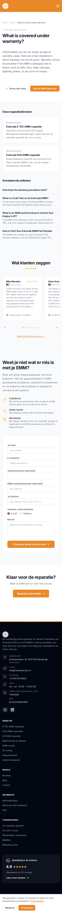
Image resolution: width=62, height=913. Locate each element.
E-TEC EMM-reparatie (13, 726)
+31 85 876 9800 (17, 678)
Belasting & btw (10, 844)
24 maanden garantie (13, 825)
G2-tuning (7, 750)
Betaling (6, 840)
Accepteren (27, 907)
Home (5, 22)
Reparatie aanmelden (29, 593)
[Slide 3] (26, 327)
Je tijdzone (13, 496)
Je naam (11, 445)
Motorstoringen (9, 800)
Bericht (10, 519)
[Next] (57, 327)
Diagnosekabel (9, 755)
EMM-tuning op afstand (14, 741)
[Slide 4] (28, 327)
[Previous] (5, 327)
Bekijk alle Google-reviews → (31, 336)
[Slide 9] (37, 327)
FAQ (4, 810)
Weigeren (10, 907)
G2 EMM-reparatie (11, 736)
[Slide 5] (30, 327)
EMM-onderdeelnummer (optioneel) (25, 483)
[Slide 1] (22, 327)
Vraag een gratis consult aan (29, 544)
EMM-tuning (8, 745)
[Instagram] (5, 710)
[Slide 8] (35, 327)
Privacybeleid (36, 901)
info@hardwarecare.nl (20, 670)
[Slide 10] (39, 327)
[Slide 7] (33, 327)
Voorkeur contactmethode (20, 509)
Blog (12, 22)
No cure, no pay (10, 830)
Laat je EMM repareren (45, 88)
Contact (6, 785)
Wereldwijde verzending (14, 835)
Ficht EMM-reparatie (12, 731)
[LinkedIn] (12, 710)
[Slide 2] (24, 327)
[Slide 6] (31, 327)
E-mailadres (13, 458)
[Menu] (58, 6)
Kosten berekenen (11, 760)
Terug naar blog (17, 88)
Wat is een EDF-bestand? (14, 805)
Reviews (6, 775)
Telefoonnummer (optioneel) (21, 470)
